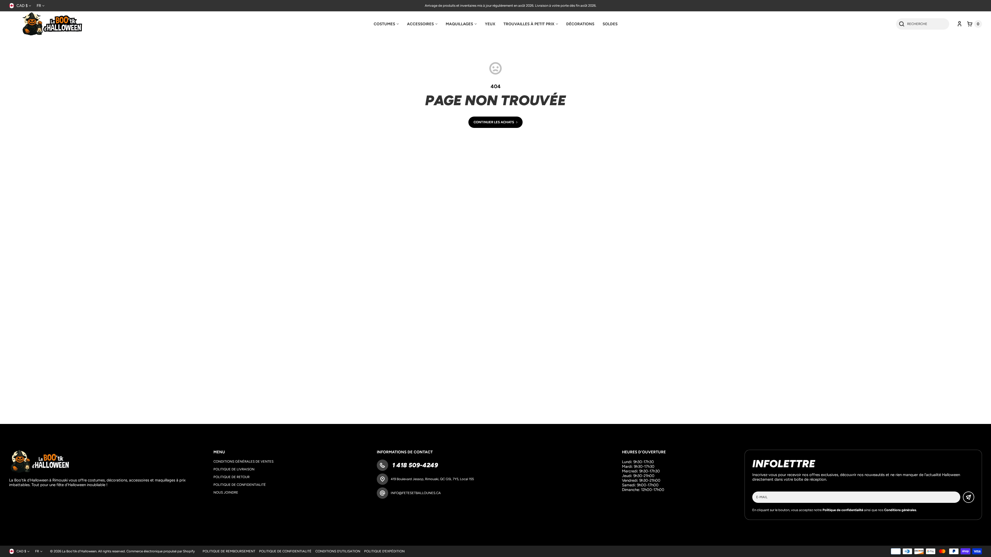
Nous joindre (225, 492)
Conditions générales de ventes (243, 461)
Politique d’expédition (384, 551)
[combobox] (922, 24)
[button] (974, 24)
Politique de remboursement (229, 551)
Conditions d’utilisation (337, 551)
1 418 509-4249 (414, 465)
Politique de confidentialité (239, 485)
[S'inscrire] (968, 497)
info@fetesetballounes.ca (416, 493)
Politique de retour (231, 477)
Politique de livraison (233, 469)
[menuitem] (386, 24)
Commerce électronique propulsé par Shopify (160, 551)
